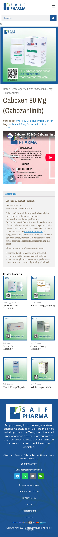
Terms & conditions (29, 491)
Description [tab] (10, 194)
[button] (53, 6)
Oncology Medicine (22, 88)
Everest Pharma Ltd (33, 231)
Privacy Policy (29, 498)
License (29, 517)
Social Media (29, 510)
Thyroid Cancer (45, 121)
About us (29, 504)
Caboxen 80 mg (17, 124)
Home (6, 88)
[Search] (53, 18)
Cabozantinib (34, 124)
